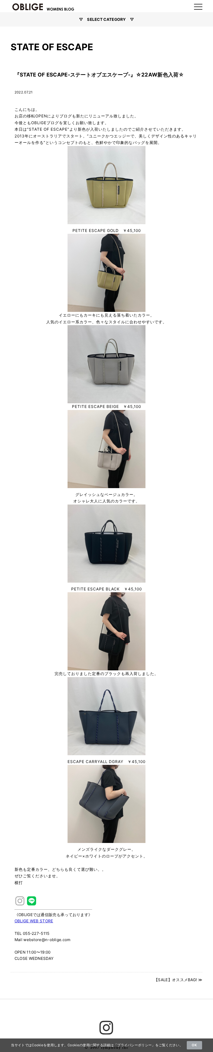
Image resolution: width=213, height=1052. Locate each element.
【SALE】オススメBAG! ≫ (178, 979)
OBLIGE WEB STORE (34, 920)
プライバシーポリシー (134, 1045)
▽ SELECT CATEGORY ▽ (106, 19)
